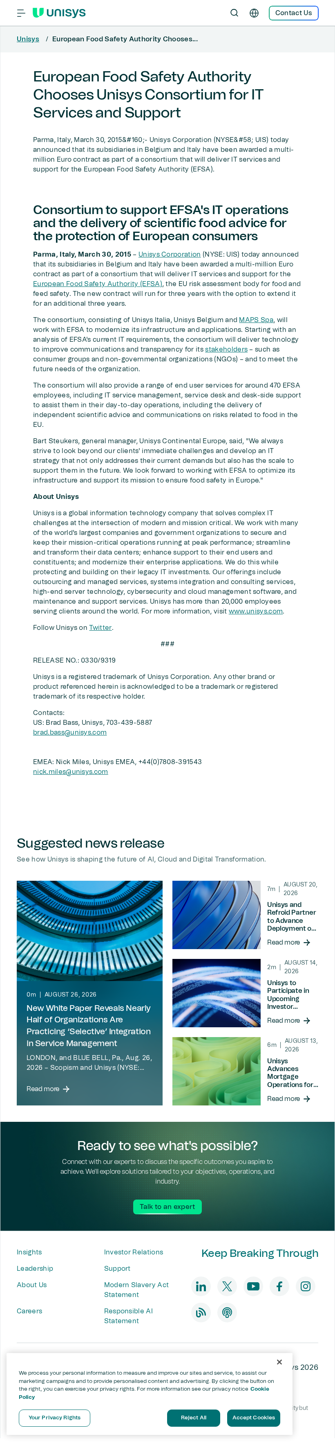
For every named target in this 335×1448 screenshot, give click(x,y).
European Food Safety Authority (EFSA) (97, 284)
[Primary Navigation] (21, 13)
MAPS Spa (256, 320)
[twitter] (227, 1286)
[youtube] (253, 1286)
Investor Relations (133, 1252)
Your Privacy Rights (54, 1418)
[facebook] (279, 1286)
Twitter (100, 628)
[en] (254, 13)
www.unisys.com (256, 611)
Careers (29, 1311)
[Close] (279, 1362)
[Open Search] (234, 13)
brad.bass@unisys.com (70, 732)
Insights (29, 1252)
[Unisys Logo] (59, 13)
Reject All (193, 1418)
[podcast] (227, 1312)
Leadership (35, 1268)
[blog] (201, 1312)
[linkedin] (201, 1286)
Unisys (28, 39)
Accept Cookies (253, 1418)
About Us (32, 1285)
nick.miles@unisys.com (70, 772)
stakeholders (226, 349)
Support (117, 1268)
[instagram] (305, 1286)
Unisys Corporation (169, 254)
